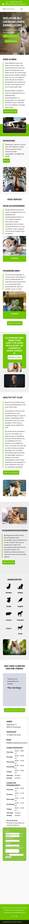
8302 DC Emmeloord (13, 727)
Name (7, 855)
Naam (7, 831)
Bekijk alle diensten (15, 323)
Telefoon (8, 843)
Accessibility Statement (18, 912)
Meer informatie (8, 562)
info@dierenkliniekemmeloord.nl (15, 4)
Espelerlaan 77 (11, 725)
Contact (6, 160)
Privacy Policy (14, 910)
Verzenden (8, 857)
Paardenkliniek (11, 41)
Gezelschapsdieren (11, 36)
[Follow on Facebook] (13, 916)
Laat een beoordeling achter (14, 710)
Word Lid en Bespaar (11, 472)
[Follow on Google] (16, 916)
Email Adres (9, 838)
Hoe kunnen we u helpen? (14, 848)
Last (21, 836)
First (21, 834)
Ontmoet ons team (10, 111)
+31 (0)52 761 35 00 (15, 2)
